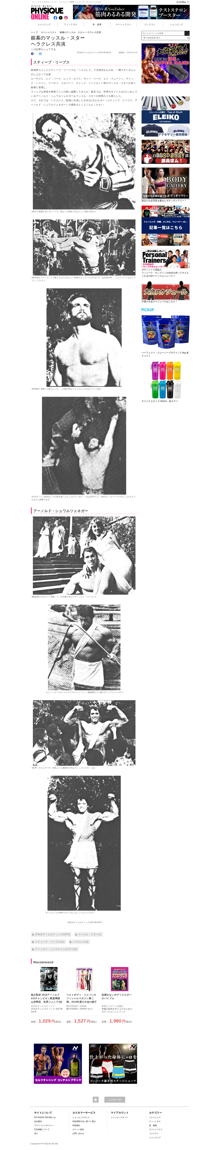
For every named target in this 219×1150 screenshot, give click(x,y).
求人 (36, 1133)
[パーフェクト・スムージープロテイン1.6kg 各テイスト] (166, 331)
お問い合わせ (78, 1133)
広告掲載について (42, 1129)
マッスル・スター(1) (89, 934)
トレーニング (44, 24)
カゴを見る (181, 2)
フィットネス (70, 24)
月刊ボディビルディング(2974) (52, 934)
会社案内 (38, 1121)
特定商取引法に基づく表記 (84, 1121)
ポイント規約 (78, 1129)
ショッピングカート (119, 1117)
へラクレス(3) (80, 941)
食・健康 (97, 24)
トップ (34, 32)
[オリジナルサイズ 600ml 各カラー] (166, 380)
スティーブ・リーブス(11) (49, 941)
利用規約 (76, 1125)
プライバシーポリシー (43, 1125)
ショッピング (176, 24)
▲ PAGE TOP (114, 1100)
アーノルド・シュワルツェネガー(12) (56, 949)
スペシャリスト (123, 24)
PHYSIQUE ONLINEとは (45, 1117)
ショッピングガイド (81, 1117)
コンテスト (150, 24)
